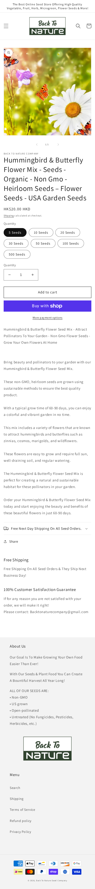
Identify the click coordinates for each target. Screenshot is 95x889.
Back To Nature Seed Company (51, 880)
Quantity (10, 265)
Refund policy (20, 821)
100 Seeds (71, 243)
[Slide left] (36, 144)
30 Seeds (16, 243)
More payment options (48, 317)
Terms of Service (22, 809)
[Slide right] (58, 144)
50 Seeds (43, 243)
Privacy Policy (20, 831)
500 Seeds (17, 254)
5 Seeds (15, 232)
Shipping (9, 215)
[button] (6, 26)
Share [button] (13, 541)
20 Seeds (67, 232)
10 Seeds (41, 232)
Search (15, 788)
